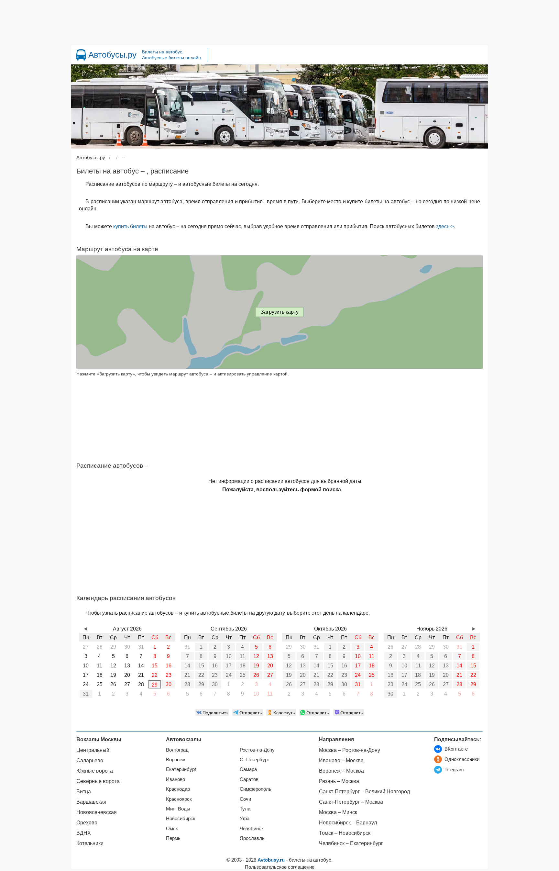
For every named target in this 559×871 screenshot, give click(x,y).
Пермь (173, 838)
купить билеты (130, 226)
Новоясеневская (96, 812)
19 (256, 665)
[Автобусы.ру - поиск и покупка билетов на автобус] (81, 55)
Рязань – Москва (339, 781)
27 (270, 675)
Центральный (92, 750)
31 (86, 694)
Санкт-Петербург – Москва (351, 802)
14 (187, 665)
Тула (245, 808)
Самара (248, 769)
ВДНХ (83, 833)
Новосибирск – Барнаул (348, 822)
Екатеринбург (181, 769)
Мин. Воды (178, 808)
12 (256, 656)
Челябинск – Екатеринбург (351, 843)
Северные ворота (98, 781)
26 (256, 675)
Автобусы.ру (112, 54)
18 (243, 665)
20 (270, 665)
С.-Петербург (254, 759)
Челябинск (252, 828)
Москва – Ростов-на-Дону (349, 750)
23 (215, 675)
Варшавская (91, 802)
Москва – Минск (338, 812)
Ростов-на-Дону (257, 750)
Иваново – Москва (341, 760)
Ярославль (252, 838)
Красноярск (179, 799)
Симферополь (255, 789)
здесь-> (445, 226)
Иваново (175, 779)
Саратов (249, 779)
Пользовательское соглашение (279, 867)
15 (201, 665)
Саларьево (89, 760)
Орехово (86, 822)
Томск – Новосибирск (344, 833)
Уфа (244, 818)
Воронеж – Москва (341, 771)
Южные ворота (94, 771)
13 (270, 656)
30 (168, 684)
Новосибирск (180, 818)
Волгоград (177, 750)
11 (242, 656)
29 (155, 684)
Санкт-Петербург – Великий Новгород (364, 791)
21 (187, 675)
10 (229, 656)
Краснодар (178, 789)
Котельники (90, 843)
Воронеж (175, 759)
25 (243, 675)
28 (187, 684)
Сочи (245, 799)
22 (201, 675)
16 (215, 665)
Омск (172, 828)
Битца (83, 791)
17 (229, 665)
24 (229, 675)
